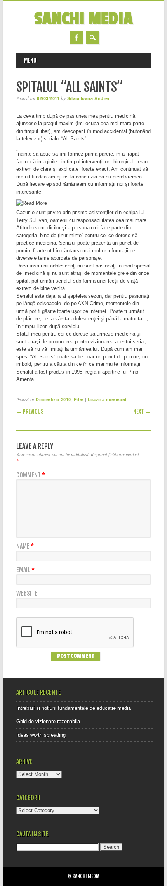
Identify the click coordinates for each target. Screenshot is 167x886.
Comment (30, 475)
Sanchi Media (83, 19)
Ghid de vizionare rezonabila (48, 721)
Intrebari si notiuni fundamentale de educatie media (73, 708)
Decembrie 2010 (53, 399)
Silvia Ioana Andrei (88, 98)
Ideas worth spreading (41, 735)
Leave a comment (107, 399)
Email (25, 570)
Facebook (76, 37)
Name (25, 546)
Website (26, 593)
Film (79, 399)
